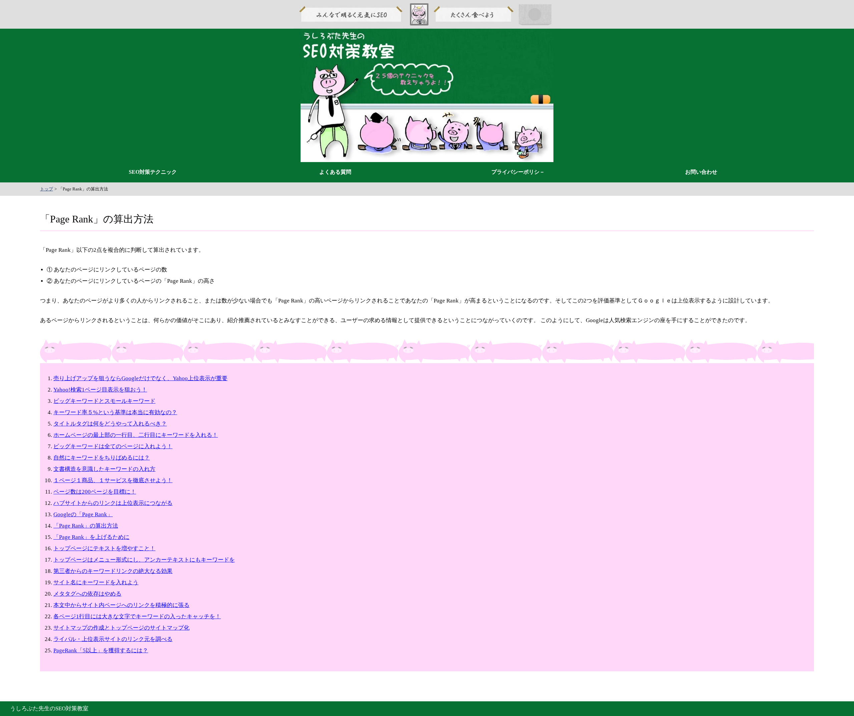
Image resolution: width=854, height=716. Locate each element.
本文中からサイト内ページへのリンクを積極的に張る (121, 605)
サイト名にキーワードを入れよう (95, 582)
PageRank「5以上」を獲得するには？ (100, 650)
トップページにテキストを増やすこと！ (104, 548)
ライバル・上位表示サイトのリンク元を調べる (112, 639)
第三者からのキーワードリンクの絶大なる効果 (112, 571)
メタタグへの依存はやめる (87, 594)
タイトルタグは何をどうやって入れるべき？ (110, 424)
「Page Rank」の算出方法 (85, 526)
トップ (46, 188)
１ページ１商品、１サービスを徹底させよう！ (112, 480)
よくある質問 (335, 172)
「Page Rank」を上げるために (91, 537)
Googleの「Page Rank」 (83, 514)
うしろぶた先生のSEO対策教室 (49, 708)
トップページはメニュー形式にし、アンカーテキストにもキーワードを (144, 560)
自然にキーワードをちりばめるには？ (101, 458)
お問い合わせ (701, 172)
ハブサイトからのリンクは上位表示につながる (112, 503)
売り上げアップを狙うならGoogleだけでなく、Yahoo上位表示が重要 (140, 378)
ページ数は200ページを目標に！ (94, 492)
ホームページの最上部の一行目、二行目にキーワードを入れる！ (135, 435)
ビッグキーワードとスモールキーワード (104, 401)
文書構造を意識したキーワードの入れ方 (104, 469)
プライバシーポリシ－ (518, 172)
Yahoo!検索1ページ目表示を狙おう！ (100, 390)
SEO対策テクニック (153, 172)
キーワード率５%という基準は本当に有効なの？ (115, 412)
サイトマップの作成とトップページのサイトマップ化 (121, 628)
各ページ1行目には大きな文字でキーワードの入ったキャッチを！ (137, 616)
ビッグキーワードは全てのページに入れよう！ (112, 446)
